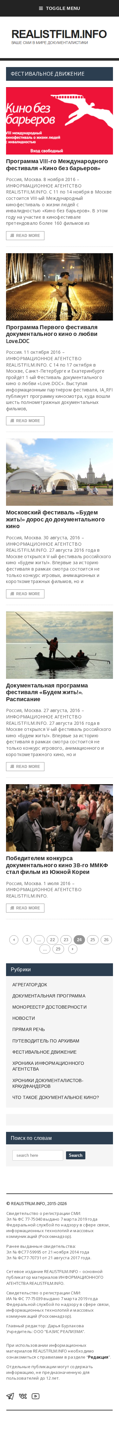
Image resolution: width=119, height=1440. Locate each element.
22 (52, 939)
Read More (28, 235)
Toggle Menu (63, 8)
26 (106, 939)
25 (92, 939)
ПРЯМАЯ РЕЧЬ (28, 1029)
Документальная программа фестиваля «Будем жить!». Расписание (47, 692)
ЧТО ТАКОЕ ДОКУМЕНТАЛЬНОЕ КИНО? (55, 1097)
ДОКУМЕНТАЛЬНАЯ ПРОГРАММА (48, 995)
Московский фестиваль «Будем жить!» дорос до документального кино (55, 519)
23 (66, 939)
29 (58, 949)
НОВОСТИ (23, 1018)
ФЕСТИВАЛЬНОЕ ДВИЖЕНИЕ (44, 1052)
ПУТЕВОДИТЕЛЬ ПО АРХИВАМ (46, 1040)
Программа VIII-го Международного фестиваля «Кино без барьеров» (57, 164)
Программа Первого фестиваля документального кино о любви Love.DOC (52, 334)
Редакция (98, 1357)
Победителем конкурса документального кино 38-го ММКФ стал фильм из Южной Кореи (57, 865)
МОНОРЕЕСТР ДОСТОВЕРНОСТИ (49, 1007)
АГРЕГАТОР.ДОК (29, 984)
